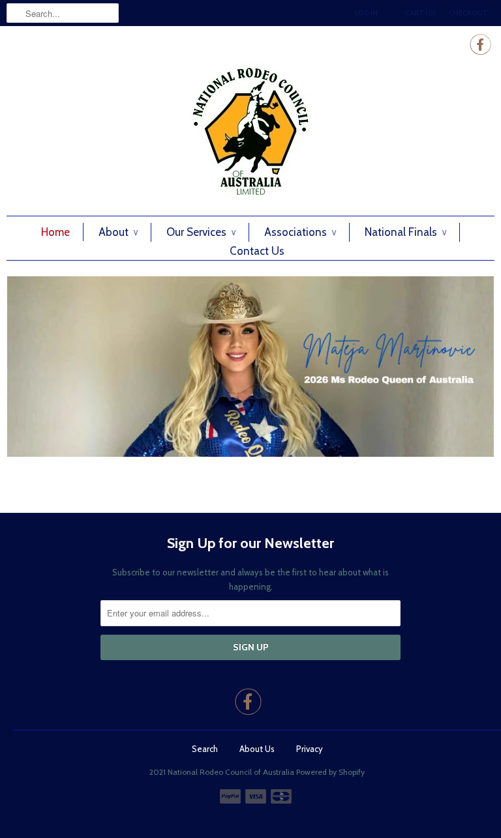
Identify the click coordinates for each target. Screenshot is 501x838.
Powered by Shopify (330, 772)
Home (55, 231)
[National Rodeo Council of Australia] (250, 132)
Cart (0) (420, 13)
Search (205, 749)
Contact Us (257, 250)
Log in (366, 13)
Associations (300, 231)
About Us (257, 749)
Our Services (200, 231)
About (118, 231)
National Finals (405, 231)
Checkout (468, 13)
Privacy (309, 749)
